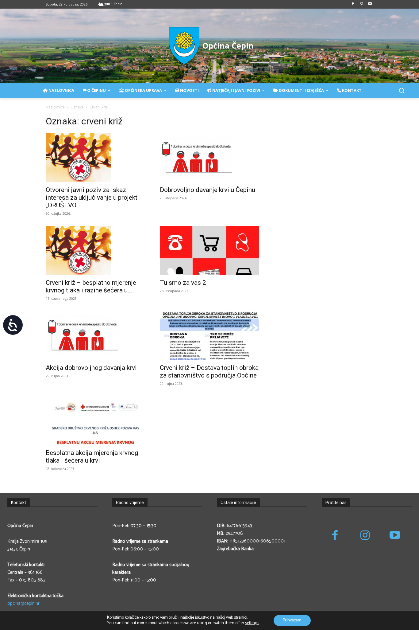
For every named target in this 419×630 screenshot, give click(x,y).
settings (252, 623)
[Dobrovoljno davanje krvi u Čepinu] (209, 157)
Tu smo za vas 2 (183, 282)
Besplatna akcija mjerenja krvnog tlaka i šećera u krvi (92, 456)
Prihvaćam (292, 620)
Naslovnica (55, 107)
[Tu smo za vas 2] (209, 250)
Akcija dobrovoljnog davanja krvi (91, 367)
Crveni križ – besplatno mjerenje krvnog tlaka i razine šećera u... (91, 286)
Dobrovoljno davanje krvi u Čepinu (207, 190)
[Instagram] (361, 4)
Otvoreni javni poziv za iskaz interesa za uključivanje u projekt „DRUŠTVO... (91, 197)
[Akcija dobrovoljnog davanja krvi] (95, 335)
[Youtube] (369, 4)
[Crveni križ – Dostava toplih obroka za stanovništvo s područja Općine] (209, 335)
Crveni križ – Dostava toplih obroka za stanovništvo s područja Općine (209, 371)
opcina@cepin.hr (23, 603)
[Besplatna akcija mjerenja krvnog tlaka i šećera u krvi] (95, 420)
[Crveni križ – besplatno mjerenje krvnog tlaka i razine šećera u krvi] (95, 250)
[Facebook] (352, 4)
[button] (401, 90)
